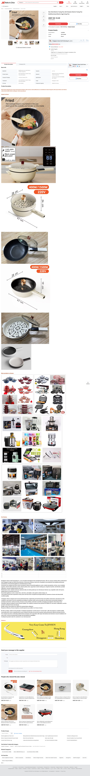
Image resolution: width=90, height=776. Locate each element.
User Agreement (51, 771)
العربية (52, 768)
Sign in (87, 3)
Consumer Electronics (8, 8)
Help (67, 6)
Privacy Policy (63, 771)
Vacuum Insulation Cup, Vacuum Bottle (74, 738)
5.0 (73, 66)
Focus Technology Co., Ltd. (37, 771)
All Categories (5, 6)
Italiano (39, 768)
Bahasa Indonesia (79, 768)
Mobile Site (71, 767)
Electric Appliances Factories (7, 757)
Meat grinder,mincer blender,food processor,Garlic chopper (34, 735)
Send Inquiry (58, 23)
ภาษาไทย (65, 768)
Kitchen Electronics (16, 8)
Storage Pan (68, 757)
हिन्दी (61, 768)
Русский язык (34, 768)
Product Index (66, 767)
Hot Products (15, 767)
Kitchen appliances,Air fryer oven (7, 735)
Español (20, 768)
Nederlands (47, 768)
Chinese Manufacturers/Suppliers (30, 767)
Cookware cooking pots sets (72, 735)
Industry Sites (53, 767)
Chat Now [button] (80, 23)
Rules (88, 6)
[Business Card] (87, 69)
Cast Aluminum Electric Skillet (32, 751)
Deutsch (42, 768)
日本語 (58, 768)
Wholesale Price (46, 767)
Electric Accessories (19, 757)
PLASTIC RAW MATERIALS (72, 740)
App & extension (74, 6)
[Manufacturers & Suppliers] (8, 2)
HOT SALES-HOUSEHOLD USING (51, 740)
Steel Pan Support (76, 757)
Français (29, 768)
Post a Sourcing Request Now (35, 671)
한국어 (55, 768)
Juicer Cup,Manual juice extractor (51, 735)
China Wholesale (40, 767)
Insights (76, 767)
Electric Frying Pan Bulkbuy (7, 760)
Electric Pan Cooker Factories (51, 757)
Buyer (61, 6)
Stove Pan (84, 757)
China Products (21, 767)
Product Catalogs (18, 733)
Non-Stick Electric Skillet (6, 751)
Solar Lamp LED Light (49, 738)
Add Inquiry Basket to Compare (24, 47)
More (2, 762)
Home (2, 8)
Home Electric (28, 757)
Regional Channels (59, 767)
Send (10, 671)
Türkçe (69, 768)
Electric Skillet (23, 8)
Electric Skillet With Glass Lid (19, 751)
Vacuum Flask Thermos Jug (6, 740)
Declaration (58, 771)
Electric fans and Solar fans (28, 738)
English (16, 768)
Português (24, 768)
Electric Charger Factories (38, 757)
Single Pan (61, 757)
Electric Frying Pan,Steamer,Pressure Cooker (9, 738)
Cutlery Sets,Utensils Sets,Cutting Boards (31, 740)
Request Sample (71, 26)
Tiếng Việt (73, 768)
